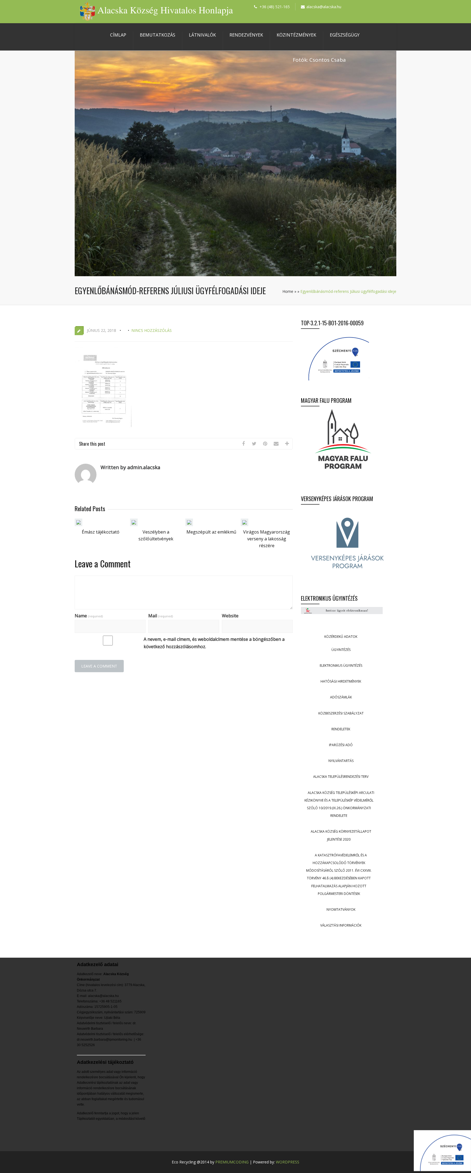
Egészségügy (345, 35)
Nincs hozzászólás (151, 330)
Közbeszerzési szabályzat (341, 713)
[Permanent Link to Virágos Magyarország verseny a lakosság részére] (244, 525)
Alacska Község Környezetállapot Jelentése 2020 (341, 835)
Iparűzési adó (341, 745)
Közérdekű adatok (340, 636)
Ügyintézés (341, 649)
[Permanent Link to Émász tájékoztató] (78, 525)
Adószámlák (341, 697)
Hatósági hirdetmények (341, 681)
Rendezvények (246, 35)
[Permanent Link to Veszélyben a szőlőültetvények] (134, 525)
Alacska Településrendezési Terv (341, 776)
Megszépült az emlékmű (211, 532)
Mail (160, 616)
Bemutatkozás (157, 35)
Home (287, 291)
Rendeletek (340, 729)
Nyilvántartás (341, 760)
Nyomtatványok (341, 909)
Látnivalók (202, 35)
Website (230, 616)
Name (89, 616)
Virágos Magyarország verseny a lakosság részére (266, 539)
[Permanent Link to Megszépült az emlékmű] (189, 525)
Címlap (118, 35)
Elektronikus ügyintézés (341, 665)
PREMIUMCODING (232, 1162)
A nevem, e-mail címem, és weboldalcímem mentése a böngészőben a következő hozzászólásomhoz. (214, 643)
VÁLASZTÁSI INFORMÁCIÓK (340, 925)
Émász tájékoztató (100, 532)
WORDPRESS (287, 1162)
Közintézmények (296, 35)
